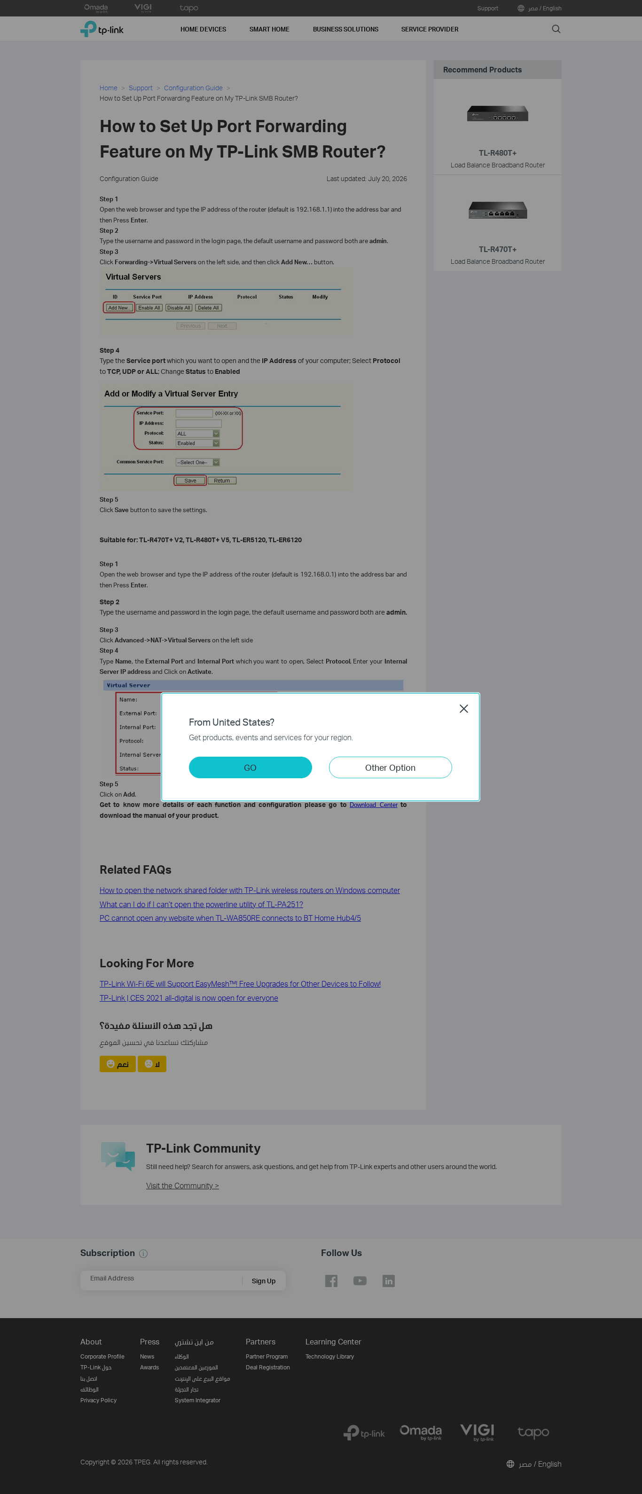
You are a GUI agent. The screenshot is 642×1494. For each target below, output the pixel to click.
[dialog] (321, 747)
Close (464, 708)
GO (250, 767)
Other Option (390, 767)
